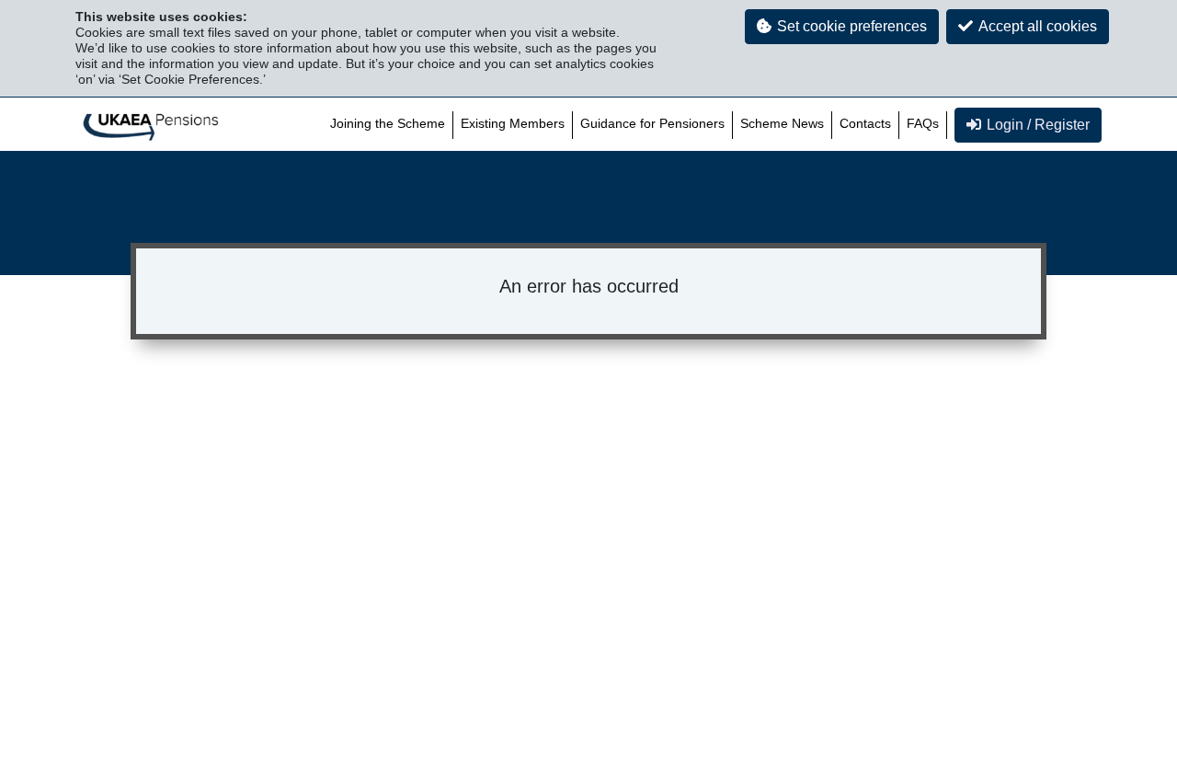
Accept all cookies (1037, 26)
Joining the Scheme (387, 123)
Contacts (865, 123)
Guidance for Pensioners (652, 123)
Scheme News (782, 123)
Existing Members (513, 123)
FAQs (923, 123)
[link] (151, 124)
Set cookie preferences (852, 26)
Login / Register (1038, 124)
